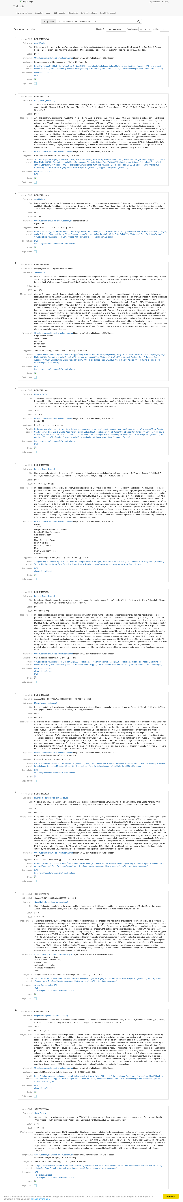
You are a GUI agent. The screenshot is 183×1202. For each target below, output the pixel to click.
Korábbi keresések (108, 13)
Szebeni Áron (65, 863)
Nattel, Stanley (53, 362)
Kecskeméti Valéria (49, 564)
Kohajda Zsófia (40, 231)
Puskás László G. (138, 357)
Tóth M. (37, 564)
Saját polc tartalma (89, 13)
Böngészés (73, 13)
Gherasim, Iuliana (94, 162)
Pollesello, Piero (46, 234)
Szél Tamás (75, 357)
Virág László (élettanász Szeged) (48, 236)
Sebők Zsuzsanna (65, 978)
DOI (36, 75)
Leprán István (122, 434)
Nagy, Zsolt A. (40, 1113)
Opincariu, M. (52, 766)
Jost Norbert (39, 199)
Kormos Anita (142, 231)
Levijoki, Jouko (158, 431)
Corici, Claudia (59, 431)
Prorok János (80, 162)
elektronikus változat (43, 72)
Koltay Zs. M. (126, 561)
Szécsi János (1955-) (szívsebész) (73, 766)
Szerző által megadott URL (45, 985)
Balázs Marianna (116, 66)
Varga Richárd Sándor (84, 231)
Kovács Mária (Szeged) (120, 357)
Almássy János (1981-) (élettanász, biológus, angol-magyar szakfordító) (134, 159)
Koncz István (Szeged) (150, 354)
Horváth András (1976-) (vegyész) (136, 429)
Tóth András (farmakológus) (151, 68)
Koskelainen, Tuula (62, 234)
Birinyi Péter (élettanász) (44, 100)
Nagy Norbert (53, 231)
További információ (40, 1198)
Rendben (170, 1196)
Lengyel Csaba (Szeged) (44, 469)
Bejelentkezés (154, 2)
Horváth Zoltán (73, 1076)
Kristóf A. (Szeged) (94, 561)
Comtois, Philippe (70, 354)
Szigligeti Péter (120, 763)
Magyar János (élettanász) (45, 703)
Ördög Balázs (84, 354)
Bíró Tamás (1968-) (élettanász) (76, 661)
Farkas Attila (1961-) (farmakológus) (88, 978)
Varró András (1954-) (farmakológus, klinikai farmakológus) (113, 68)
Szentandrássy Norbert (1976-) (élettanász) (142, 66)
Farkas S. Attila (49, 66)
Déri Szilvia (136, 431)
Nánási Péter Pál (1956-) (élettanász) (50, 68)
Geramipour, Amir (66, 231)
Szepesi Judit (77, 863)
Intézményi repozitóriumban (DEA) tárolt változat (54, 243)
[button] (164, 29)
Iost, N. (37, 763)
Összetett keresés (42, 13)
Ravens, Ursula (61, 359)
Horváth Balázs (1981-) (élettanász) (121, 231)
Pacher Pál (107, 561)
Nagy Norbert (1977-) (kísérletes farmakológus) (88, 66)
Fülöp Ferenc (62, 66)
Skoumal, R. (156, 661)
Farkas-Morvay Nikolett (44, 429)
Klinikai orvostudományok (61, 220)
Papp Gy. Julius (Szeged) (77, 68)
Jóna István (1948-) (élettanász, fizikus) (75, 159)
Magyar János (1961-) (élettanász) (113, 167)
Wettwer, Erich (49, 359)
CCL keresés (59, 13)
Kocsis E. (116, 561)
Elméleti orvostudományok (61, 57)
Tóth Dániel (146, 431)
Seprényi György (109, 354)
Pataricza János (46, 1078)
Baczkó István (102, 234)
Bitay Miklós (122, 354)
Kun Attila (38, 66)
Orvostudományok (42, 57)
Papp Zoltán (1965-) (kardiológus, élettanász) (121, 162)
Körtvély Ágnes (47, 763)
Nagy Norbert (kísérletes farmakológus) (51, 797)
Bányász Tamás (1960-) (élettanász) (93, 164)
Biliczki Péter (137, 661)
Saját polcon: (27, 83)
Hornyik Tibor (100, 231)
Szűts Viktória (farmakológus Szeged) (50, 1076)
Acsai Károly (39, 43)
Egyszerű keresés (24, 13)
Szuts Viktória (96, 354)
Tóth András (90, 234)
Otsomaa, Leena (78, 234)
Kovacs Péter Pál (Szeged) (74, 561)
